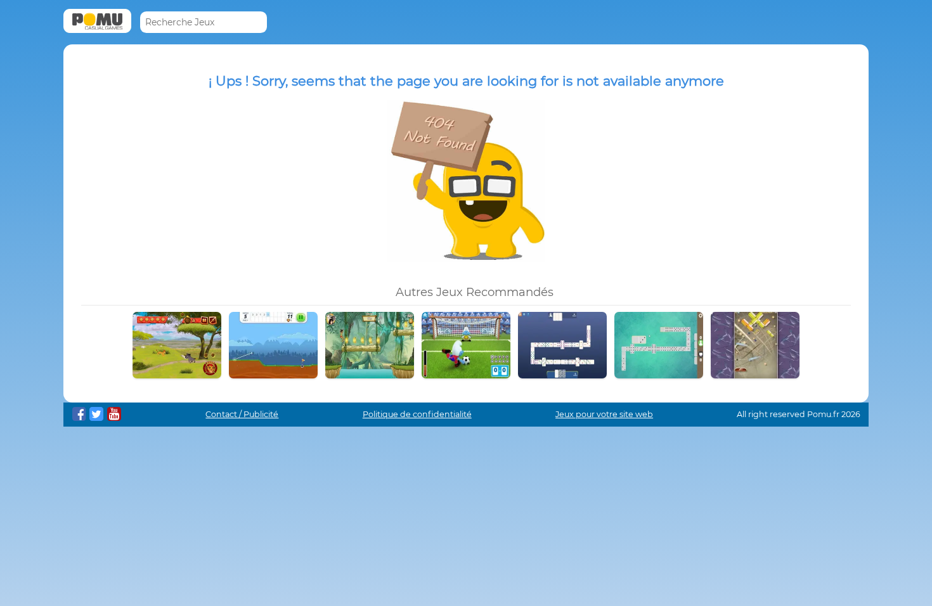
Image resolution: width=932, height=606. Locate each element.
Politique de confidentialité (417, 414)
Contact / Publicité (241, 414)
